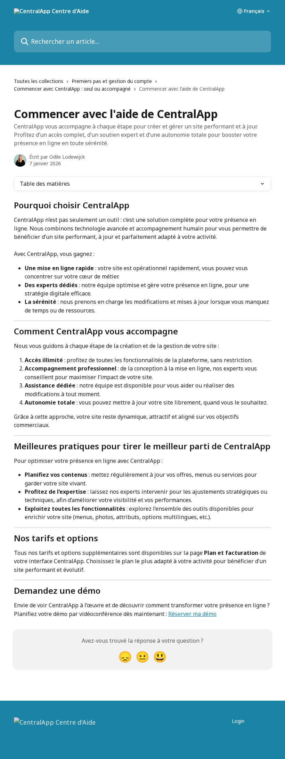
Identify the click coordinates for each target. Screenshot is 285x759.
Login (238, 721)
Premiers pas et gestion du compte (112, 81)
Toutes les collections (38, 81)
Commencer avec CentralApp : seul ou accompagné (72, 88)
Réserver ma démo (192, 614)
